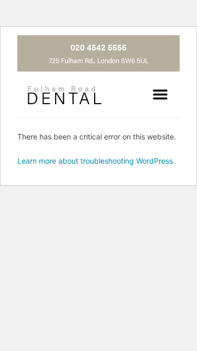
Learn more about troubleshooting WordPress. (96, 160)
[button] (160, 94)
